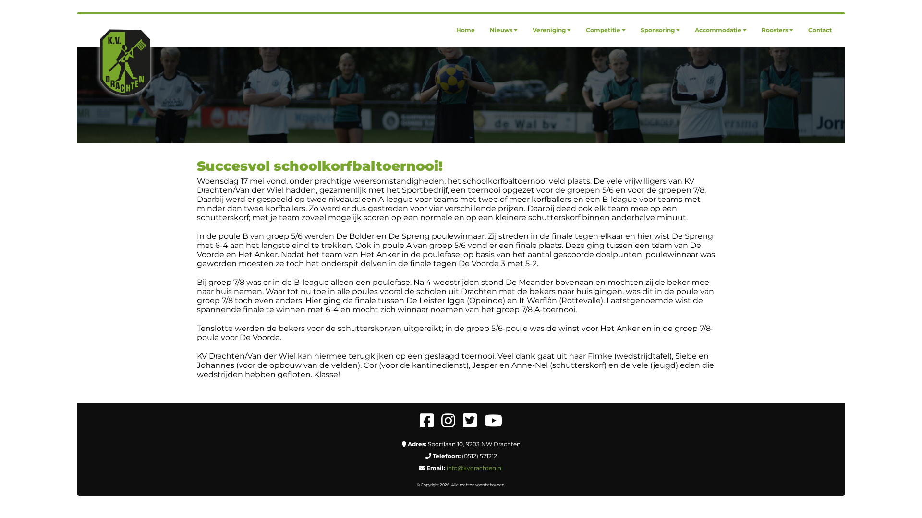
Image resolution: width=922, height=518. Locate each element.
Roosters (775, 30)
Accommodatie (718, 30)
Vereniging (549, 30)
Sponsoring (658, 30)
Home (465, 30)
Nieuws (501, 30)
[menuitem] (465, 30)
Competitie (603, 30)
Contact (820, 30)
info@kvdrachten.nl (475, 467)
